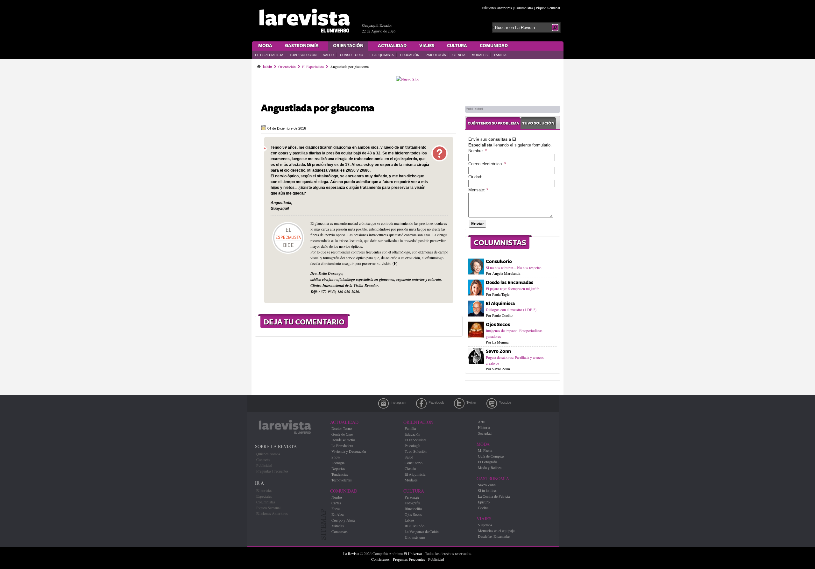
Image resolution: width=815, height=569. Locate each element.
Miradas (337, 525)
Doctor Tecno (341, 428)
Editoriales (264, 490)
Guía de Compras (491, 456)
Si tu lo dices (487, 490)
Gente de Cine (342, 434)
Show (335, 456)
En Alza (337, 514)
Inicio (267, 65)
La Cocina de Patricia (494, 496)
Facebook (421, 403)
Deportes (338, 468)
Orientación (348, 46)
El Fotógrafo (487, 461)
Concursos (339, 531)
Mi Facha (485, 450)
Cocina (483, 507)
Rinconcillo (413, 508)
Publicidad (264, 465)
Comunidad (494, 46)
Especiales (264, 496)
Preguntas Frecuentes (272, 470)
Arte (481, 421)
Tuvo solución (538, 123)
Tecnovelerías (341, 479)
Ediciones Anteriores (272, 513)
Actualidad (392, 46)
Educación (409, 55)
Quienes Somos (268, 453)
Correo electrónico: (487, 163)
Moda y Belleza (489, 467)
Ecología (337, 462)
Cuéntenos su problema (493, 123)
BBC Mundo (414, 525)
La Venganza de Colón (422, 531)
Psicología (436, 55)
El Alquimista (382, 55)
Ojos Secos (498, 325)
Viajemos (485, 524)
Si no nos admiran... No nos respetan (514, 267)
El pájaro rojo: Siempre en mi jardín (512, 288)
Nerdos (337, 497)
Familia (500, 55)
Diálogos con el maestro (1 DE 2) (511, 309)
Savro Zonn (498, 351)
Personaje (412, 497)
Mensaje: (478, 190)
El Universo (413, 553)
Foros (335, 508)
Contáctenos (380, 559)
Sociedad (485, 433)
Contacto (263, 459)
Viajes (426, 46)
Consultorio (351, 55)
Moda (265, 46)
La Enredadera (342, 445)
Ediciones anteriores (497, 7)
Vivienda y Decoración (348, 451)
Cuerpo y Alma (343, 520)
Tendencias (339, 474)
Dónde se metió (343, 439)
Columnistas (523, 7)
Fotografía (412, 502)
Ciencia (458, 55)
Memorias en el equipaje (496, 530)
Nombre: (477, 150)
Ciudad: (475, 176)
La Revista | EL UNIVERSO (304, 20)
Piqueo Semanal (548, 7)
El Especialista (269, 55)
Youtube (491, 403)
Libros (410, 520)
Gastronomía (302, 46)
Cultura (457, 46)
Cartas (336, 502)
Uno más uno (415, 537)
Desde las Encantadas (509, 283)
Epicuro (484, 501)
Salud (328, 55)
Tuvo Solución (303, 55)
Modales (480, 55)
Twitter (459, 403)
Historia (484, 427)
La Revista (351, 553)
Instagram (383, 403)
